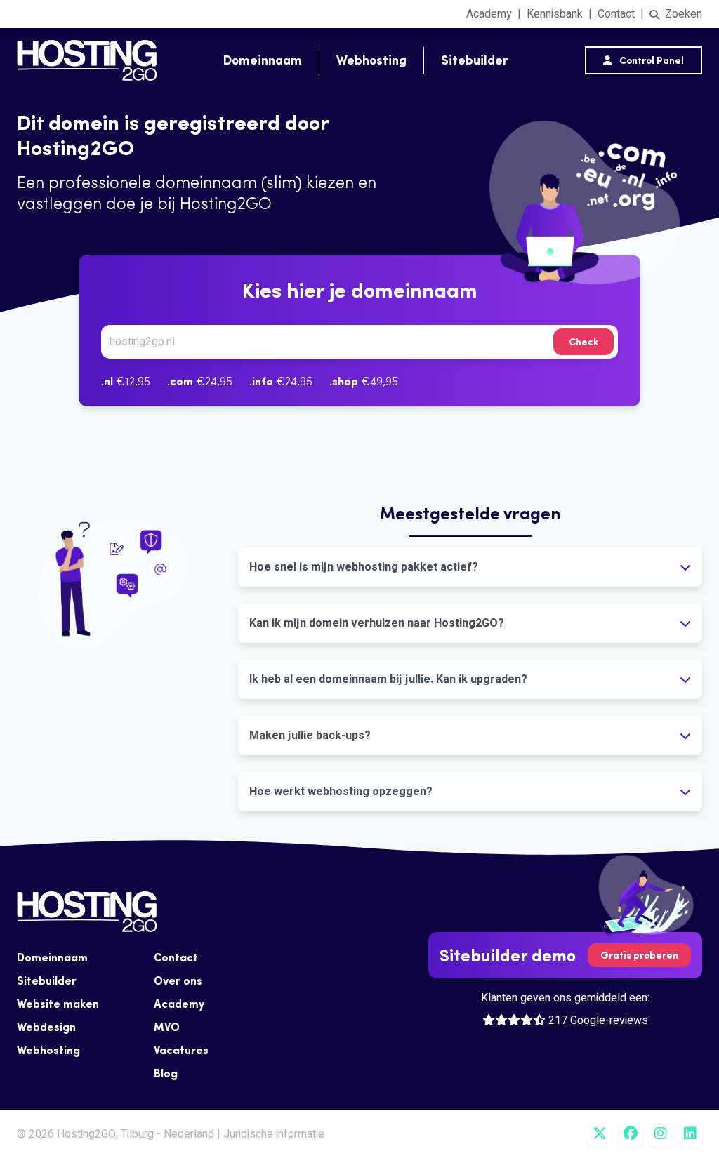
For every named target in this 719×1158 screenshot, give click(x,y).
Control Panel (650, 60)
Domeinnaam (262, 60)
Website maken (58, 1004)
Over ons (178, 980)
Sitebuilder (474, 60)
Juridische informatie (273, 1134)
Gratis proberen (639, 955)
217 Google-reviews (598, 1020)
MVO (167, 1027)
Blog (166, 1073)
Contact (616, 14)
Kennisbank (555, 14)
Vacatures (181, 1050)
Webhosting (371, 60)
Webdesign (46, 1027)
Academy (489, 14)
